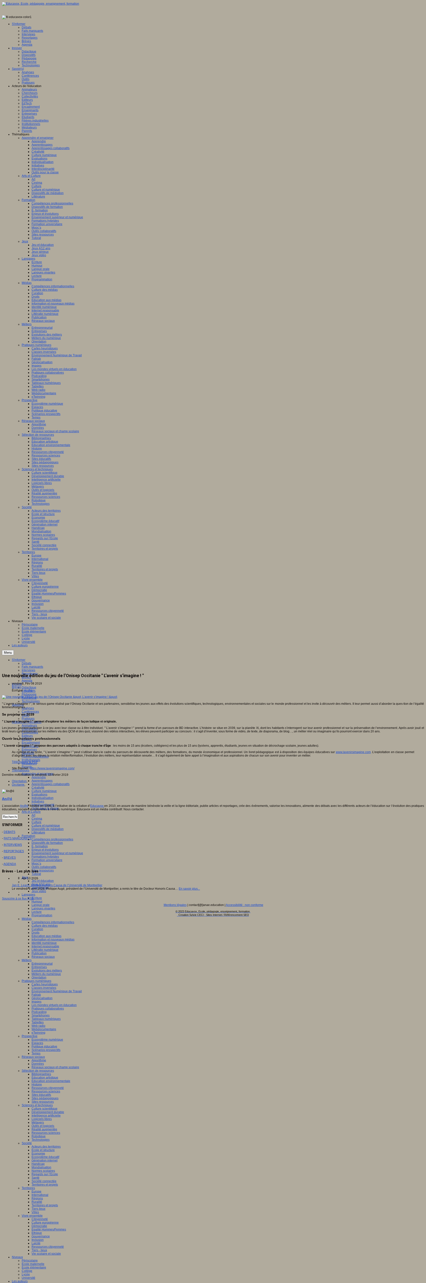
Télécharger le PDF (25, 762)
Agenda (27, 680)
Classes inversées (44, 988)
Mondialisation (41, 1167)
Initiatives (38, 801)
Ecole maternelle (33, 1264)
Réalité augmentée (44, 1129)
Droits (35, 932)
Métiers (27, 960)
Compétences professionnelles (52, 839)
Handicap (38, 1164)
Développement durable (48, 1112)
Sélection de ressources (38, 1070)
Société (27, 1143)
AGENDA (9, 864)
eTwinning (38, 1032)
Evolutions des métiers (47, 970)
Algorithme (39, 1060)
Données (38, 1064)
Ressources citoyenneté (48, 1088)
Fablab (36, 994)
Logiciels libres (42, 1119)
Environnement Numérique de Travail (57, 991)
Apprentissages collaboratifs (51, 784)
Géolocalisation (42, 998)
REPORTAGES (14, 851)
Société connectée (44, 1181)
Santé (35, 1177)
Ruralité (37, 1202)
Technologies (31, 701)
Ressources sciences (46, 1091)
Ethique (37, 1233)
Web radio (38, 1026)
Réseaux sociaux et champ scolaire (55, 1067)
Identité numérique (44, 943)
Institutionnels (31, 760)
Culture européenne (45, 1222)
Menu (8, 652)
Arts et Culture (31, 811)
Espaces (37, 1043)
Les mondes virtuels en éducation (54, 1005)
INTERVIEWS (13, 845)
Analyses (28, 708)
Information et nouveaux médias (53, 939)
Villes (35, 1212)
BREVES (10, 857)
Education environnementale (51, 1081)
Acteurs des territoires (46, 1146)
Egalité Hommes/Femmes (49, 1229)
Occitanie (18, 784)
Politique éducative (44, 1046)
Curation (37, 929)
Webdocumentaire (44, 1029)
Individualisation (42, 798)
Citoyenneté (40, 1219)
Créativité (38, 787)
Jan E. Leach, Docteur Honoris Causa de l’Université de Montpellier (57, 885)
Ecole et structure (43, 1150)
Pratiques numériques (36, 981)
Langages (28, 894)
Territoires (28, 1188)
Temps (36, 1053)
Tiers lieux (38, 1209)
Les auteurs (20, 1281)
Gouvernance (41, 1236)
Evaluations (39, 794)
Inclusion (38, 1240)
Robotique (39, 1136)
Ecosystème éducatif (45, 1157)
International (40, 1195)
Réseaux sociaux (43, 956)
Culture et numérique (46, 825)
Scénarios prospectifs (46, 1050)
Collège (27, 1271)
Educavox (97, 806)
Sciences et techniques (37, 1105)
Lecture (37, 912)
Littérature (38, 832)
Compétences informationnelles (53, 922)
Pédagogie (29, 694)
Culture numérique (44, 791)
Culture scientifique (44, 1108)
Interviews (28, 670)
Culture (36, 822)
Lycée (26, 1274)
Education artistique (45, 1077)
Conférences (30, 711)
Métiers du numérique (46, 974)
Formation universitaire (47, 860)
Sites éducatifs (41, 1095)
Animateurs (29, 725)
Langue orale (41, 905)
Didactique (29, 687)
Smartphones (41, 1015)
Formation (28, 836)
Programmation (42, 915)
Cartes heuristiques (45, 984)
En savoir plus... (189, 888)
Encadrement (31, 742)
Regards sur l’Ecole (45, 1174)
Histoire (37, 1084)
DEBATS (9, 832)
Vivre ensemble (32, 1215)
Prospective (29, 1036)
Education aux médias (46, 936)
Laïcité (36, 1243)
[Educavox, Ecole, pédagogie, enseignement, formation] (40, 3)
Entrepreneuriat (42, 963)
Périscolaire (30, 1260)
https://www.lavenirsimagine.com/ (52, 768)
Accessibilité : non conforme (244, 905)
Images (36, 1001)
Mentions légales (175, 905)
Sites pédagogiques (45, 1098)
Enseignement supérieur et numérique (57, 853)
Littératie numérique (45, 950)
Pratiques (28, 718)
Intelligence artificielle (46, 1115)
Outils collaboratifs (44, 867)
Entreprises (29, 749)
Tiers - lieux (39, 1250)
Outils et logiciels (43, 1126)
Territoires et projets (45, 1184)
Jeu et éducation (43, 881)
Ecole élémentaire (34, 1267)
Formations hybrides (45, 856)
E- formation (40, 846)
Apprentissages (42, 780)
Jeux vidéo (39, 891)
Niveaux (17, 1257)
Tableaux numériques (46, 1019)
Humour (37, 901)
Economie (38, 1153)
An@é (28, 690)
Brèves (16, 687)
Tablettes (38, 1022)
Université (28, 1278)
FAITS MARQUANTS (17, 838)
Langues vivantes (43, 908)
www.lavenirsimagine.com (353, 752)
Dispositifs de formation (47, 843)
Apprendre (39, 777)
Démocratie (39, 1226)
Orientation (39, 977)
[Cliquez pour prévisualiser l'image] (60, 697)
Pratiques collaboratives (48, 1008)
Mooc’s (36, 863)
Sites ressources (43, 870)
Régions (37, 1198)
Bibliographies (41, 1074)
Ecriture (37, 898)
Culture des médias (45, 925)
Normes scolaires (43, 1171)
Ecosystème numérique (47, 1039)
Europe (36, 1191)
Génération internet (44, 1160)
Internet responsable (45, 946)
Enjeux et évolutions (45, 849)
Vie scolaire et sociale (46, 1253)
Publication (39, 953)
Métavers (38, 1122)
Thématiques (20, 770)
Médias (27, 919)
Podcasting (39, 1012)
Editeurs (27, 736)
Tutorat (36, 874)
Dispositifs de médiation (48, 829)
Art (33, 815)
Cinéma (37, 818)
